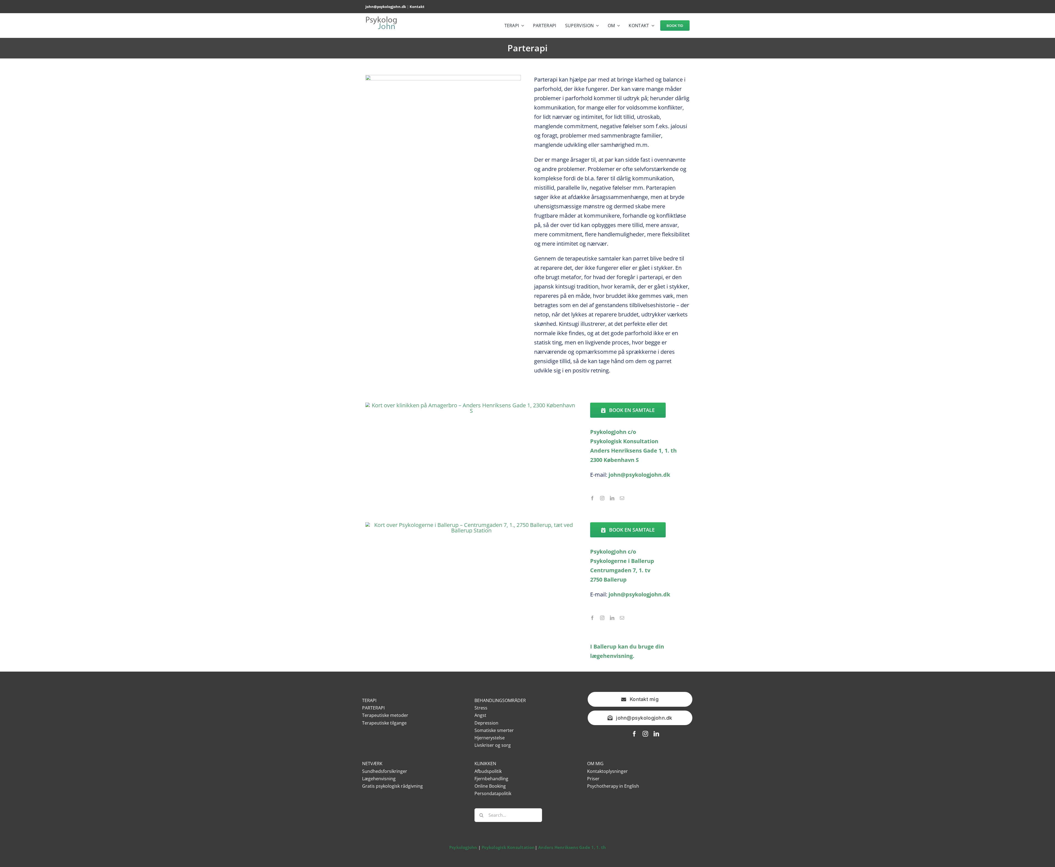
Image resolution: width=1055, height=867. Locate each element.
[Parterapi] (443, 77)
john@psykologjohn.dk (385, 6)
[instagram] (602, 498)
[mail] (622, 498)
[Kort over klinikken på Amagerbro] (471, 405)
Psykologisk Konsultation (508, 847)
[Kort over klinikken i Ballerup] (471, 525)
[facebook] (592, 498)
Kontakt (417, 6)
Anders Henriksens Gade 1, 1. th (572, 847)
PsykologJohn (463, 847)
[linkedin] (612, 498)
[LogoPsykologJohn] (381, 18)
